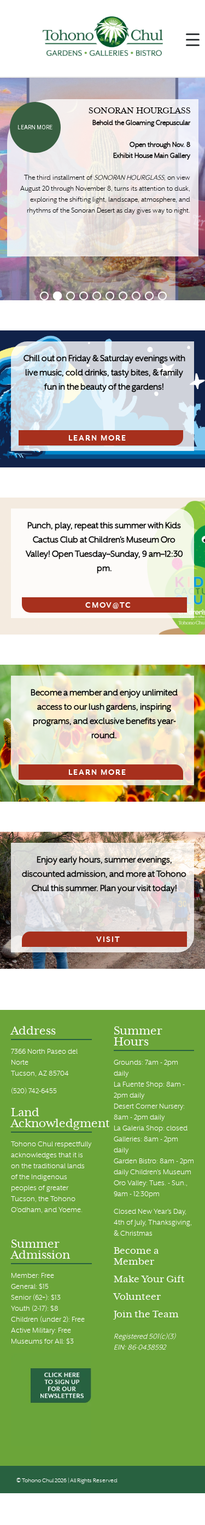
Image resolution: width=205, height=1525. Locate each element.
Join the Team (146, 1315)
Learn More (34, 127)
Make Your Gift (149, 1280)
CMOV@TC (108, 605)
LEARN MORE (97, 438)
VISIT (108, 940)
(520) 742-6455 (34, 1091)
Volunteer (137, 1297)
